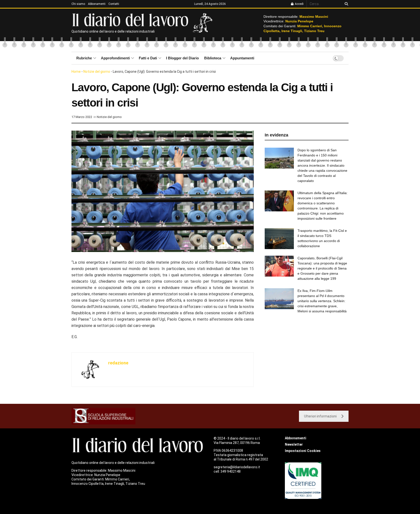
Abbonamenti (96, 4)
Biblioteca (212, 58)
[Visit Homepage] (131, 19)
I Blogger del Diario (182, 58)
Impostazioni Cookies (303, 451)
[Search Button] (345, 4)
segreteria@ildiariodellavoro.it (237, 467)
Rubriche (84, 58)
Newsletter (294, 444)
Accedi (299, 4)
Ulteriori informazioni (320, 416)
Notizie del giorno (96, 71)
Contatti (113, 4)
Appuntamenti (242, 58)
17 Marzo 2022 (81, 117)
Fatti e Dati (148, 58)
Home (76, 71)
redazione (118, 362)
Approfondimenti (115, 58)
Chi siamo (78, 4)
